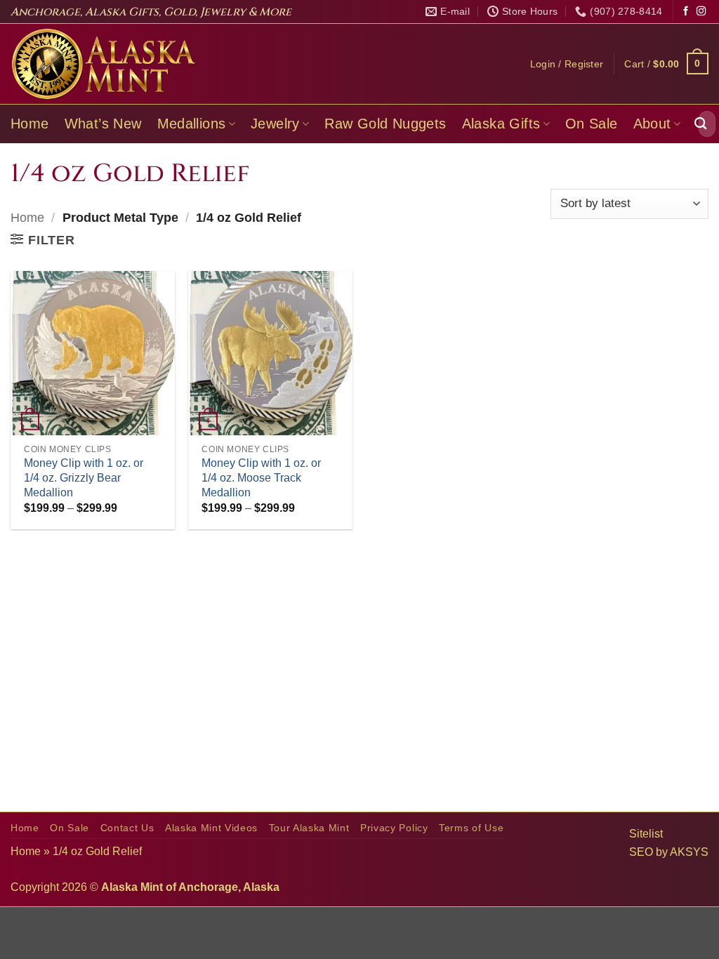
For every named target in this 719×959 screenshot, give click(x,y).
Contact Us (127, 828)
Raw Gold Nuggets (385, 123)
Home (30, 123)
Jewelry (275, 123)
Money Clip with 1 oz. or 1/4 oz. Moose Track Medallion (261, 477)
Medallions (191, 123)
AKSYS (689, 852)
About (652, 123)
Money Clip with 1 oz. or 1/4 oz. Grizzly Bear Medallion (83, 477)
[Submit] (700, 124)
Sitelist (646, 834)
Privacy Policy (394, 828)
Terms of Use (471, 828)
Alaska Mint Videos (211, 828)
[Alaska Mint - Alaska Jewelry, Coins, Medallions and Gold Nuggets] (104, 64)
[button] (567, 64)
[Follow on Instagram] (701, 11)
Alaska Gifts (501, 123)
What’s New (103, 123)
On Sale (591, 123)
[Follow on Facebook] (685, 11)
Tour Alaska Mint (309, 828)
